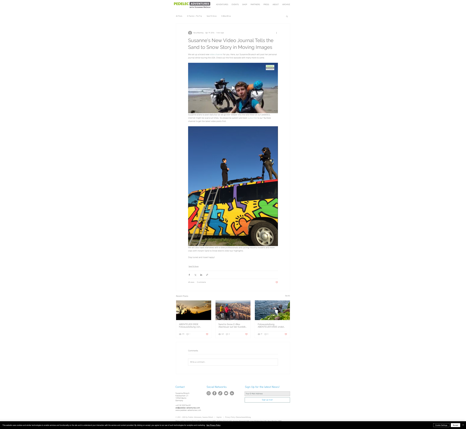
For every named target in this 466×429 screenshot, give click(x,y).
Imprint (219, 417)
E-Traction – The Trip (194, 16)
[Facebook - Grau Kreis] (214, 393)
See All (287, 296)
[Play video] (233, 88)
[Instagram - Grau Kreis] (209, 393)
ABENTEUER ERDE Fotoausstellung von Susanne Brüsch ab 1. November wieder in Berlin (193, 325)
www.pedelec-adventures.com (188, 410)
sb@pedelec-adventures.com (187, 408)
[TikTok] (220, 393)
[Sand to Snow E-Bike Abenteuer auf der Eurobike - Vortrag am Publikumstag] (233, 310)
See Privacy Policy (213, 425)
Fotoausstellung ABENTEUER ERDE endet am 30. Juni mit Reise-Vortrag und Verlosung (271, 325)
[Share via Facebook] (189, 275)
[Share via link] (207, 275)
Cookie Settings (441, 425)
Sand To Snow (212, 16)
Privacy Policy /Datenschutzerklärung (238, 417)
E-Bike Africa (226, 16)
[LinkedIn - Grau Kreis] (232, 393)
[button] (287, 16)
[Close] (463, 425)
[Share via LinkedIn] (201, 275)
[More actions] (276, 32)
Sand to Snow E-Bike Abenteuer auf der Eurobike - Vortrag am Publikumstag (232, 325)
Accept (455, 425)
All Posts (179, 16)
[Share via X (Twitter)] (195, 275)
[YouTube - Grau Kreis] (226, 393)
